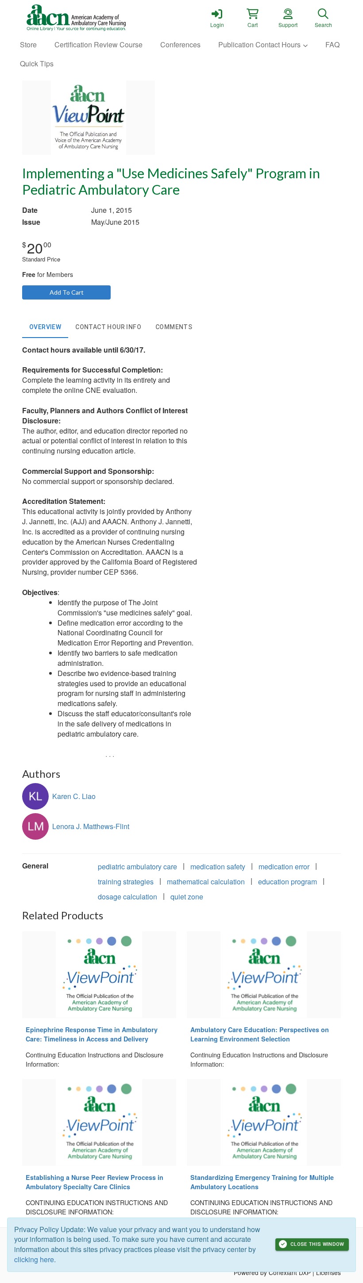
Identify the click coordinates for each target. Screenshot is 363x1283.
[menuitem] (28, 44)
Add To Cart (67, 292)
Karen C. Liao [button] (74, 796)
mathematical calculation (206, 881)
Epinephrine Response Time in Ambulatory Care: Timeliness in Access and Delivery (92, 1034)
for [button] (47, 274)
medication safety (217, 866)
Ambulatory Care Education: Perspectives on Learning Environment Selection (259, 1034)
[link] (217, 17)
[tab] (45, 327)
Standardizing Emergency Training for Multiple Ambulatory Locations (262, 1182)
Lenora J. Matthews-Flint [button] (90, 826)
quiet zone (186, 896)
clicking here (34, 1259)
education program (287, 881)
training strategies (126, 881)
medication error (284, 866)
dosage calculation (127, 896)
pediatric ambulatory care (137, 866)
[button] (252, 17)
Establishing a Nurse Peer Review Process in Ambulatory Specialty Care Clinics (94, 1182)
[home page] (106, 17)
